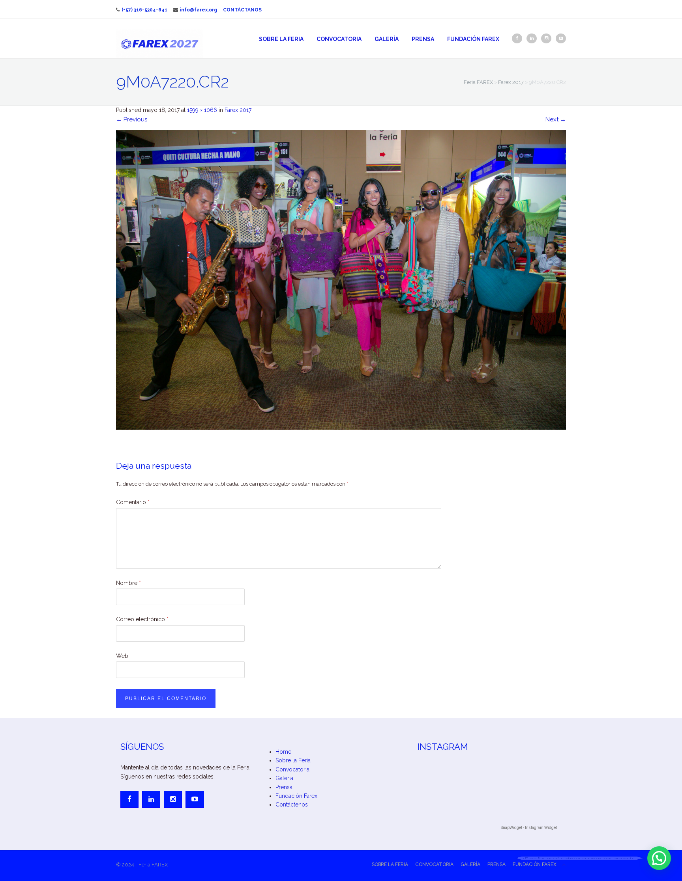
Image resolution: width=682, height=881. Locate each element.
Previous (131, 119)
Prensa (423, 39)
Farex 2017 (238, 110)
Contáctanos (242, 10)
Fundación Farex (473, 39)
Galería (387, 39)
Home (283, 752)
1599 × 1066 (202, 110)
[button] (659, 858)
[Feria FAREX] (159, 44)
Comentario (133, 502)
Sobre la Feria (281, 39)
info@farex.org (198, 10)
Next (555, 119)
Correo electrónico (142, 619)
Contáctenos (291, 804)
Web (122, 656)
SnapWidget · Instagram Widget (529, 827)
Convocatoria (339, 39)
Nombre (128, 583)
